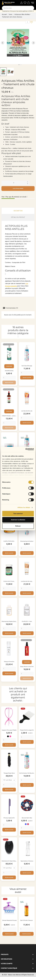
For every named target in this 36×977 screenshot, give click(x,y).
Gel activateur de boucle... (26, 773)
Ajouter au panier (18, 188)
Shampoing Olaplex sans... (9, 621)
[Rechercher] (31, 8)
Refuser (18, 526)
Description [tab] (18, 211)
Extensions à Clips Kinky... (9, 861)
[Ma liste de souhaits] (25, 3)
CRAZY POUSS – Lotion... (9, 415)
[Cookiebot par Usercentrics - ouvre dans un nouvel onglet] (25, 449)
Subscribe (9, 366)
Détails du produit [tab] (18, 217)
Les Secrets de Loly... (27, 581)
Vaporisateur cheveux (27, 861)
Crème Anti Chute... (9, 581)
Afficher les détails (23, 507)
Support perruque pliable (9, 730)
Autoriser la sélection (18, 520)
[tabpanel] (18, 43)
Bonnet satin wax (27, 818)
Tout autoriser (18, 513)
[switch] (31, 488)
